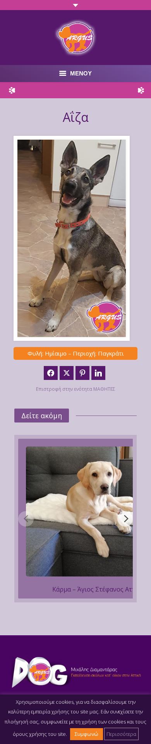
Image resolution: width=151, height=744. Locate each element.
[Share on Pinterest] (82, 373)
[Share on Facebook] (51, 373)
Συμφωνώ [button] (86, 733)
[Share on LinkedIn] (98, 373)
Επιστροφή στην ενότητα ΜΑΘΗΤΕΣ (75, 389)
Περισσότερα (121, 733)
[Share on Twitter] (67, 373)
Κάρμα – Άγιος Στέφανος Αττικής (100, 589)
